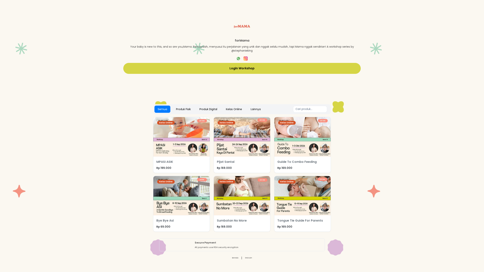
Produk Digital (208, 109)
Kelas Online (234, 109)
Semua (162, 109)
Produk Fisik (183, 109)
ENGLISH (248, 258)
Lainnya (256, 109)
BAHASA (235, 258)
